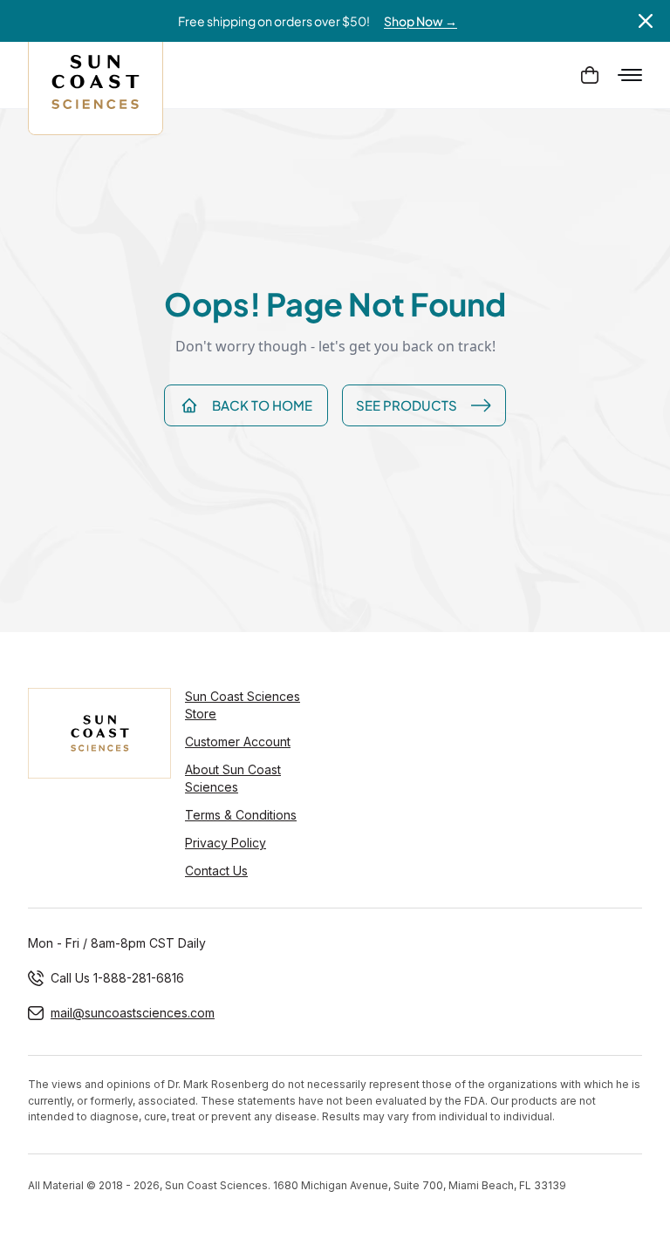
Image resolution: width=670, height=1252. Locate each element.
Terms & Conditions (241, 814)
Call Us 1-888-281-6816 (117, 977)
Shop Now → (420, 21)
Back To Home (262, 405)
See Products (406, 405)
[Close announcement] (645, 20)
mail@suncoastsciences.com (133, 1012)
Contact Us (216, 870)
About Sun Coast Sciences (233, 778)
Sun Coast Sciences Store (242, 705)
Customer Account (238, 741)
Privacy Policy (225, 842)
